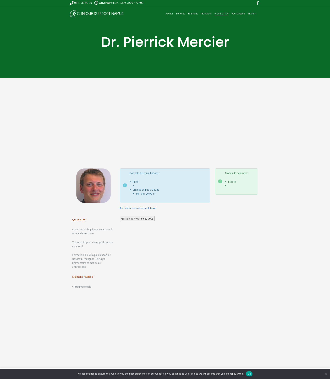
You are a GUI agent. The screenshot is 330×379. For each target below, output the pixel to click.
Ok (249, 373)
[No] (325, 374)
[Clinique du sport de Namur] (97, 13)
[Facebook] (257, 3)
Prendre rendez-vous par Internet (138, 208)
